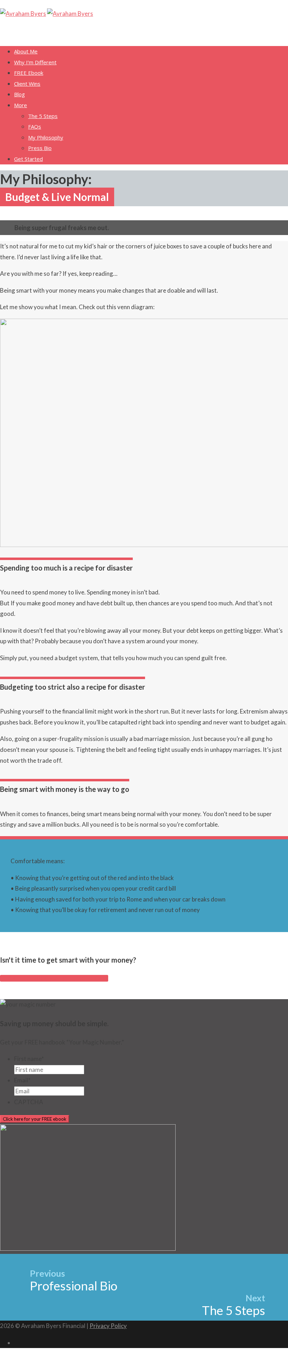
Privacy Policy (108, 1325)
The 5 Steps (43, 115)
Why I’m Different (35, 62)
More (20, 105)
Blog (19, 94)
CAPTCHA (28, 1102)
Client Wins (27, 83)
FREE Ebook (28, 72)
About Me (26, 51)
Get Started (28, 158)
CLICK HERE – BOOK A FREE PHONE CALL (54, 978)
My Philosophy (45, 137)
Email (22, 1080)
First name (29, 1058)
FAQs (34, 126)
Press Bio (40, 147)
